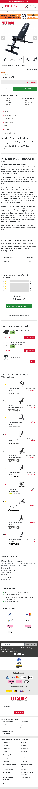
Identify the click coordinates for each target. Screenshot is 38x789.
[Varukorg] (35, 7)
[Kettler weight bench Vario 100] (22, 534)
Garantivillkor (8, 119)
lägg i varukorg (25, 89)
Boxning (5, 758)
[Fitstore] (8, 23)
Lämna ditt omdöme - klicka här (19, 306)
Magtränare (24, 769)
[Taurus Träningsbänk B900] (22, 518)
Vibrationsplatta (25, 777)
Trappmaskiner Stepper (9, 764)
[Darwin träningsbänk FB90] (22, 384)
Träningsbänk (24, 752)
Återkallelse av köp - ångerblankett (7, 732)
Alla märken (6, 784)
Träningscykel (7, 755)
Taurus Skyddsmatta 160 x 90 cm (20, 330)
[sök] (31, 7)
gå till (32, 362)
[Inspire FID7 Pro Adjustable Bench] (22, 501)
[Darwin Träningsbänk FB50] (22, 434)
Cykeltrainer (24, 761)
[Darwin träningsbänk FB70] (22, 467)
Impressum (23, 725)
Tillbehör (7, 126)
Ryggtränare (6, 772)
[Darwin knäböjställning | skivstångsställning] (6, 344)
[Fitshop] (11, 7)
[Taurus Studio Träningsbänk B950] (22, 451)
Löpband (5, 745)
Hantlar (23, 755)
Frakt (3, 728)
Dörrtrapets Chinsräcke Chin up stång (27, 773)
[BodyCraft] (14, 427)
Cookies (4, 725)
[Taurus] (14, 410)
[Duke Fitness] (14, 494)
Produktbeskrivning (10, 115)
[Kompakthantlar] (6, 357)
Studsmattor (24, 748)
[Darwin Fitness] (14, 393)
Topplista (7, 129)
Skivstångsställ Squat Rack (27, 765)
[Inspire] (14, 510)
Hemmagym (6, 748)
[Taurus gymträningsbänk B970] (22, 400)
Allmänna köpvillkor (7, 722)
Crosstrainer (6, 742)
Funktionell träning (8, 769)
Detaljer (6, 111)
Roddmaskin (24, 745)
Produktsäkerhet (9, 133)
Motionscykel (6, 761)
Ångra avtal (19, 712)
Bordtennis (6, 752)
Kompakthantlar (15, 357)
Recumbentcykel (25, 758)
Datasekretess (24, 722)
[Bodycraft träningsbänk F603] (22, 417)
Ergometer (23, 742)
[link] (10, 614)
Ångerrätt (22, 728)
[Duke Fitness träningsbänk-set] (22, 484)
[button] (5, 59)
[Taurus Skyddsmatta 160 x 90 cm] (6, 332)
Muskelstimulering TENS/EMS (8, 778)
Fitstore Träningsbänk (8, 11)
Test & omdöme (9, 122)
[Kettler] (14, 544)
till (6, 706)
